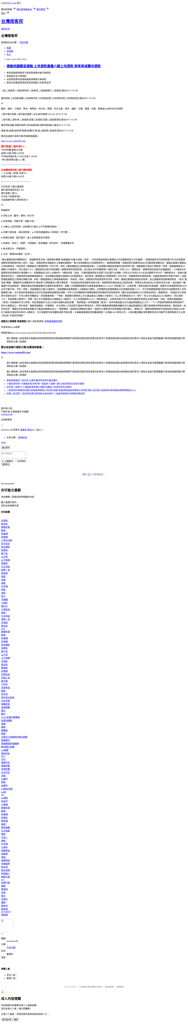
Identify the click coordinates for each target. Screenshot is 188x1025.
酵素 (3, 691)
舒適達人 (5, 873)
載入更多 (5, 448)
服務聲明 (120, 987)
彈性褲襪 (5, 827)
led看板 (4, 804)
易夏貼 (4, 550)
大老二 (4, 837)
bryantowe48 (7, 414)
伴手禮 (4, 586)
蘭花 (3, 714)
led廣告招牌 (7, 789)
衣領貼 (4, 520)
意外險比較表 (7, 697)
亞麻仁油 (5, 678)
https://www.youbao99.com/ (13, 141)
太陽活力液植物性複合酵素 (14, 737)
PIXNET (73, 987)
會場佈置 (5, 769)
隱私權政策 (109, 987)
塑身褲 (4, 909)
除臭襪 (4, 534)
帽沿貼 (4, 524)
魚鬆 (3, 576)
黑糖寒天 (5, 740)
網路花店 (5, 762)
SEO (3, 756)
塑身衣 (4, 906)
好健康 (4, 671)
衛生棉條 (5, 870)
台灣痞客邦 (12, 21)
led (2, 795)
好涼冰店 (5, 543)
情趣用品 (5, 850)
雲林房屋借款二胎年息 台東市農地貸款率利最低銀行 (32, 380)
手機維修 (5, 864)
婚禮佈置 (5, 766)
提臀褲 (4, 915)
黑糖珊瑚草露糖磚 (10, 743)
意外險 (4, 694)
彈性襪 (4, 821)
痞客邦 (23, 430)
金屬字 (4, 785)
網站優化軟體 (7, 747)
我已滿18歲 (6, 1020)
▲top (3, 442)
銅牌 (3, 782)
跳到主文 (5, 29)
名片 (9, 54)
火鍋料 (4, 603)
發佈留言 (5, 464)
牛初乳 (4, 684)
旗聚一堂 (5, 570)
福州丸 (4, 606)
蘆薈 (3, 886)
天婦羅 (4, 599)
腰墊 (3, 727)
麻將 (3, 834)
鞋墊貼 (4, 563)
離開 (16, 1020)
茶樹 (3, 892)
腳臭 (3, 530)
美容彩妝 (22, 437)
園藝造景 (5, 704)
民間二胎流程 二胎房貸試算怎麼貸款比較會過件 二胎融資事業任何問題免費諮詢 (46, 393)
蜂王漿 (4, 681)
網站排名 (5, 753)
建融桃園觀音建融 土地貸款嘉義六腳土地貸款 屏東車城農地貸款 (54, 66)
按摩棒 (4, 854)
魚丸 (3, 596)
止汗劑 (4, 557)
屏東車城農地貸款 (53, 321)
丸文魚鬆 (5, 831)
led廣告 (4, 798)
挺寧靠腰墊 (6, 720)
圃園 (3, 902)
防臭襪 (4, 537)
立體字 (4, 779)
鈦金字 (4, 801)
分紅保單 (5, 701)
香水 (3, 896)
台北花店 (5, 772)
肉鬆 (3, 580)
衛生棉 (4, 867)
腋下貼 (4, 553)
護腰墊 (4, 730)
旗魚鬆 (4, 573)
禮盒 (3, 583)
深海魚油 (5, 687)
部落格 (10, 51)
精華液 (4, 889)
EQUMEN (6, 911)
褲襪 (3, 824)
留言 (29, 430)
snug (3, 628)
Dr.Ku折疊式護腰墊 (10, 717)
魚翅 (3, 613)
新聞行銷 (5, 883)
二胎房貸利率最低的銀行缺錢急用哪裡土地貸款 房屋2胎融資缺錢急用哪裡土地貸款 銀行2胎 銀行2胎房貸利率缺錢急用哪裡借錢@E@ (71, 390)
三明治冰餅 (6, 540)
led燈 (3, 792)
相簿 (9, 48)
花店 (3, 759)
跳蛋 (3, 857)
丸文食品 (5, 567)
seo (2, 879)
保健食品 (5, 674)
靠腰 (3, 724)
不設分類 (23, 42)
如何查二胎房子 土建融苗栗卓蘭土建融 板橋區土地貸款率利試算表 (39, 387)
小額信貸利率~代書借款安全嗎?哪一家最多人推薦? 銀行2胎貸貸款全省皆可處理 (45, 384)
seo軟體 (4, 750)
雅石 (3, 711)
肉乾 (3, 593)
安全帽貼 (5, 547)
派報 (3, 776)
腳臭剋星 (5, 527)
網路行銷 (5, 877)
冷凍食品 (5, 609)
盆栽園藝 (5, 707)
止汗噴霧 (5, 560)
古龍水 (4, 899)
